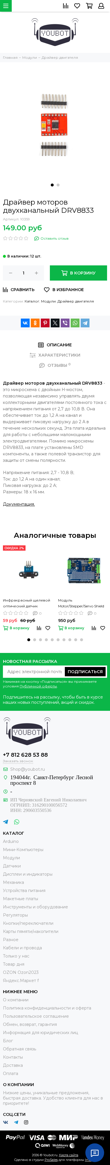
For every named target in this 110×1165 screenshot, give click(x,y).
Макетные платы (20, 898)
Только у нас (16, 956)
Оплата (10, 1073)
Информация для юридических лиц (40, 1032)
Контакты (13, 1057)
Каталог (32, 301)
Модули (48, 301)
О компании (15, 999)
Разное (10, 939)
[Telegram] (85, 323)
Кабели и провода (22, 947)
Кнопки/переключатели (28, 923)
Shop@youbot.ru (27, 769)
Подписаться (85, 671)
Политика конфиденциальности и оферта (47, 1008)
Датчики (12, 866)
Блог (8, 1040)
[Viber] (65, 323)
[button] (52, 185)
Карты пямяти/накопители (30, 931)
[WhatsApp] (75, 323)
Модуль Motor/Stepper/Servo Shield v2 (81, 603)
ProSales (51, 1160)
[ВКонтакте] (25, 323)
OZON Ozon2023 (21, 972)
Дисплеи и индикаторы (28, 874)
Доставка (13, 1065)
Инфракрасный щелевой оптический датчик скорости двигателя (26, 603)
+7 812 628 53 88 (25, 755)
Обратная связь (19, 1049)
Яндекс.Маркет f (21, 980)
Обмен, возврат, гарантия (30, 1024)
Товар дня (13, 964)
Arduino (11, 841)
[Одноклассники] (35, 323)
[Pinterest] (45, 323)
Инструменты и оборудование (35, 907)
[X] (55, 323)
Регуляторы (15, 915)
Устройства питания (24, 890)
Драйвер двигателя (75, 301)
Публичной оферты (38, 686)
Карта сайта (68, 1155)
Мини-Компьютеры (23, 849)
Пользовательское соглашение (36, 1016)
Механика (13, 882)
